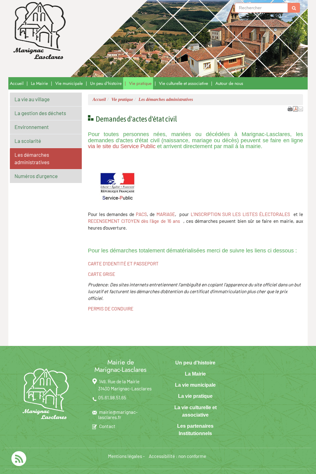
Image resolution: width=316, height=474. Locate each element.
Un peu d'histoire (106, 83)
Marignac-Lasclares (108, 38)
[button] (300, 108)
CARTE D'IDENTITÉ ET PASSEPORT (123, 263)
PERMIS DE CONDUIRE (110, 308)
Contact (107, 426)
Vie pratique (140, 83)
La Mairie (39, 83)
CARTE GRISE (101, 274)
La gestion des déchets (40, 113)
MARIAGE (165, 214)
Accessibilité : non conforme (177, 456)
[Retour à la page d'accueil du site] (38, 31)
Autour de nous (229, 83)
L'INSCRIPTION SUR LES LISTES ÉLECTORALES (240, 214)
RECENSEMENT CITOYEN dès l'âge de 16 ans (134, 221)
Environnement (32, 127)
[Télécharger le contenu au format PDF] (295, 108)
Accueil (16, 83)
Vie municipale (69, 83)
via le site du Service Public (122, 146)
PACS (141, 214)
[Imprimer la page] (290, 108)
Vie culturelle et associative (183, 83)
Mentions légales (125, 456)
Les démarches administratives (32, 158)
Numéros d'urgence (36, 176)
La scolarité (28, 141)
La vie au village (32, 99)
